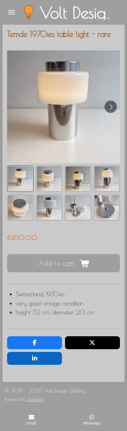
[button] (20, 179)
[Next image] (110, 107)
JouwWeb (35, 399)
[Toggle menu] (11, 12)
